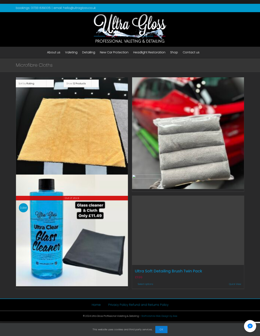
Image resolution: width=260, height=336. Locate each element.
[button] (250, 326)
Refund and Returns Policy (148, 305)
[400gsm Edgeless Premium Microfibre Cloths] (72, 133)
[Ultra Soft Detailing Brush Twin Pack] (188, 230)
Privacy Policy (118, 305)
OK (161, 329)
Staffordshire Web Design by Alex (159, 316)
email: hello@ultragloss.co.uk (74, 8)
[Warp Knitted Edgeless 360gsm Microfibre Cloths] (188, 133)
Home (96, 305)
